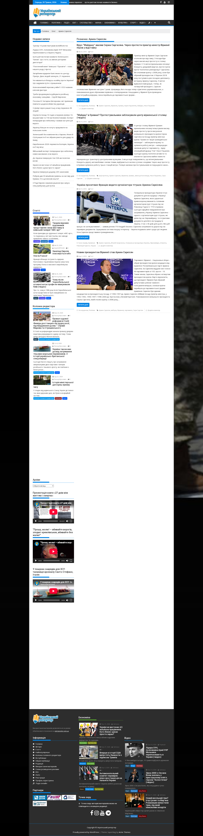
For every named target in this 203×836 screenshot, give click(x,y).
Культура (122, 23)
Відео (142, 23)
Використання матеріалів (46, 766)
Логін (37, 775)
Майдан (140, 106)
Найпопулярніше (42, 752)
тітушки (93, 246)
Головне (44, 23)
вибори (114, 310)
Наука (98, 23)
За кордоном (83, 106)
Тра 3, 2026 (58, 217)
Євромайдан (154, 243)
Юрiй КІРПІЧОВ (59, 248)
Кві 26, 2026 (58, 274)
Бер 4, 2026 (105, 768)
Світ (74, 23)
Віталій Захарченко (118, 243)
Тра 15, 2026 (105, 724)
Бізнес (82, 789)
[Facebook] (92, 814)
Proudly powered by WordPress (86, 832)
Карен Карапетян (130, 106)
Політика (55, 23)
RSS (37, 772)
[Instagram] (97, 814)
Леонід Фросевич (60, 220)
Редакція (39, 763)
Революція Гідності (83, 246)
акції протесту (103, 176)
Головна (38, 744)
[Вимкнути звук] (67, 521)
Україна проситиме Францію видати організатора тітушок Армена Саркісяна (119, 184)
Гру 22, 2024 (58, 377)
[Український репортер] (35, 22)
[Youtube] (102, 814)
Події (66, 23)
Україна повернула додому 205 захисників (51, 172)
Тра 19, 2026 (151, 745)
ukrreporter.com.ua (62, 731)
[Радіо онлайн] (149, 23)
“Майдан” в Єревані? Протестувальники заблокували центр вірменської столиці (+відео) (122, 116)
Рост (91, 52)
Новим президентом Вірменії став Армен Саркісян (105, 252)
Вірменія (114, 106)
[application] (53, 511)
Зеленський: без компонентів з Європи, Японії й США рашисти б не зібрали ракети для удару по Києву (53, 137)
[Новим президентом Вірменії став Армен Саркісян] (105, 260)
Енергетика (89, 789)
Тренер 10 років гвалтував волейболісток (50, 45)
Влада (133, 766)
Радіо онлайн (41, 783)
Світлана (116, 724)
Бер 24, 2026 (58, 313)
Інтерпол (163, 243)
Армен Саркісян (104, 106)
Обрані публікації (42, 761)
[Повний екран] (71, 521)
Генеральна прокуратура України (137, 243)
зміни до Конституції (142, 176)
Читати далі (83, 100)
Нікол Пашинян (149, 106)
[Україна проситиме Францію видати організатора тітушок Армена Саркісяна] (105, 193)
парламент (128, 310)
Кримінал (91, 243)
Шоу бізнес (142, 791)
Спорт (133, 23)
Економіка (110, 23)
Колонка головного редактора (49, 339)
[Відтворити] (36, 521)
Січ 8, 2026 (58, 343)
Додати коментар (87, 109)
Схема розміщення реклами (47, 769)
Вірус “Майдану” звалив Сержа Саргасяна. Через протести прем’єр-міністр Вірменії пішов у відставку (123, 46)
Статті (51, 241)
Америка (83, 763)
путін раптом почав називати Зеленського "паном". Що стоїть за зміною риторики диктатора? (75, 2)
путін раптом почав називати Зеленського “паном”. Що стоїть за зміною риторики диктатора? (50, 60)
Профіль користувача (44, 780)
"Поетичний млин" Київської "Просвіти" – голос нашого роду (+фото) (112, 2)
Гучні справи (83, 243)
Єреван (120, 106)
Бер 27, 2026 (105, 747)
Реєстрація (40, 777)
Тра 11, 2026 (151, 795)
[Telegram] (108, 814)
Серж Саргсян (138, 310)
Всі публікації (40, 758)
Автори (38, 746)
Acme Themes (124, 832)
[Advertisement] (127, 13)
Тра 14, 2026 (151, 770)
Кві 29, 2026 (58, 245)
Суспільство (86, 23)
